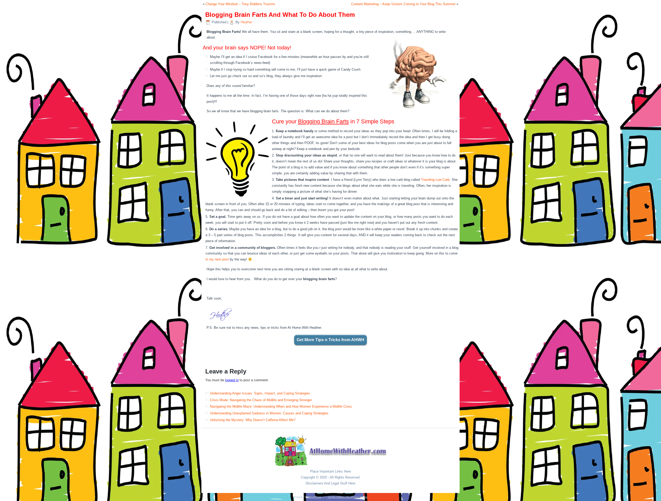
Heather (246, 22)
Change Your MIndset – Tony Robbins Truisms (240, 4)
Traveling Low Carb (435, 180)
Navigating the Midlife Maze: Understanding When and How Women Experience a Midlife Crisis (281, 406)
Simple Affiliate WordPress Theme (348, 497)
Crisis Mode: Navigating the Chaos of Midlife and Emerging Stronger (261, 400)
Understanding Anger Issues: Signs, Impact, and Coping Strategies (260, 393)
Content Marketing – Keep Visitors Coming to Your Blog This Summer (403, 4)
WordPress (315, 497)
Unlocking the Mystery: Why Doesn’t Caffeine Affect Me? (252, 420)
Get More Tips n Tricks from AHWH (330, 340)
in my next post (217, 259)
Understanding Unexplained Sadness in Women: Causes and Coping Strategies (269, 413)
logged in (232, 380)
